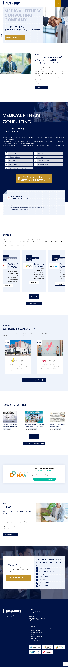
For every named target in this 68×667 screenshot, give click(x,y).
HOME (32, 624)
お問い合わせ (34, 638)
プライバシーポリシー (36, 640)
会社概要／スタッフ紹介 (36, 632)
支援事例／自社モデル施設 (37, 630)
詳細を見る (7, 282)
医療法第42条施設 (7, 141)
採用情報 (33, 634)
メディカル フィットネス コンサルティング (41, 628)
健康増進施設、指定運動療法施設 (20, 141)
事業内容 (33, 626)
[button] (31, 296)
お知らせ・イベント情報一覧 (37, 636)
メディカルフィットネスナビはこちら (44, 479)
